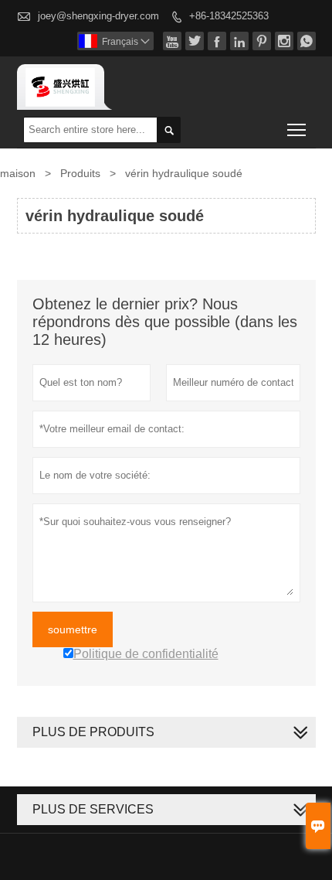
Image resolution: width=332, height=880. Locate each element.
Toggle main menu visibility (297, 129)
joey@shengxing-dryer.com (98, 16)
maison (18, 173)
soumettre (72, 629)
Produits (80, 173)
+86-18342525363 (229, 16)
